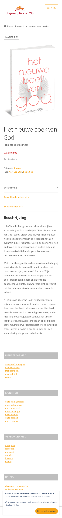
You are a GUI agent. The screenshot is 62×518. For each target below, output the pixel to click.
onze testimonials (13, 405)
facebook (9, 448)
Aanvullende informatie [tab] (16, 197)
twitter (8, 461)
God (31, 171)
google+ (9, 455)
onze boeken (11, 417)
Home (10, 26)
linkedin (9, 458)
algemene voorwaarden (16, 486)
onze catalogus (12, 411)
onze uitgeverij (12, 408)
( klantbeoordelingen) (16, 144)
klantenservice (12, 367)
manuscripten (12, 370)
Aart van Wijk (15, 171)
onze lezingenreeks (14, 401)
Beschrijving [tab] (10, 187)
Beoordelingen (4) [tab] (13, 206)
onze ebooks (11, 421)
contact (8, 377)
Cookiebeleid (14, 505)
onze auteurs (11, 414)
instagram (10, 445)
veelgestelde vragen (15, 364)
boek (25, 171)
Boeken (19, 26)
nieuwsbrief (11, 374)
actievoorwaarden (14, 489)
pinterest (9, 452)
